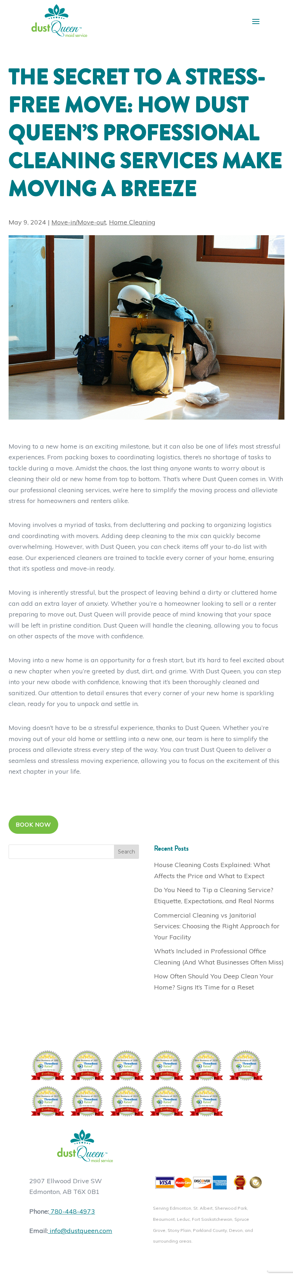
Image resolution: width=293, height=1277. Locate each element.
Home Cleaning (132, 222)
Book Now (33, 824)
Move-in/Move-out (78, 222)
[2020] (206, 1065)
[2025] (166, 1101)
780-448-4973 (73, 1211)
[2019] (166, 1065)
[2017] (87, 1065)
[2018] (127, 1065)
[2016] (47, 1065)
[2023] (87, 1101)
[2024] (127, 1101)
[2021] (246, 1065)
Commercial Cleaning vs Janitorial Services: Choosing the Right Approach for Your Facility (216, 926)
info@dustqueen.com (81, 1231)
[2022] (47, 1101)
